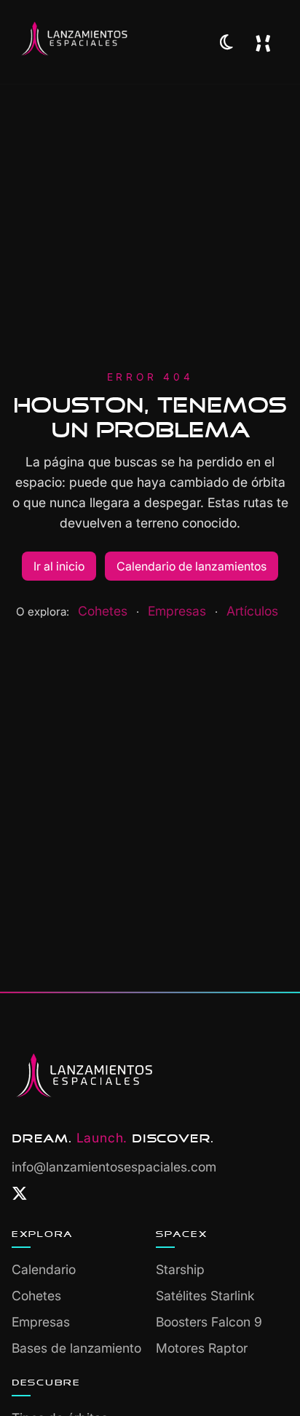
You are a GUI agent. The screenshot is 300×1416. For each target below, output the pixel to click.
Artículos (252, 610)
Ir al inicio (58, 566)
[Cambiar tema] (226, 42)
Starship (180, 1269)
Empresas (177, 610)
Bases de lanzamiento (76, 1348)
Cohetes (102, 610)
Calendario (44, 1269)
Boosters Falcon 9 (209, 1321)
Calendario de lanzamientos (192, 566)
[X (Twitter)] (20, 1194)
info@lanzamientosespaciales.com (114, 1166)
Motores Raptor (202, 1348)
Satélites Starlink (205, 1295)
